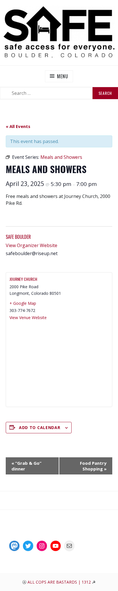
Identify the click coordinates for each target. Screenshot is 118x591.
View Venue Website (28, 317)
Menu (62, 76)
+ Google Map (22, 303)
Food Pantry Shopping (93, 466)
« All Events (18, 126)
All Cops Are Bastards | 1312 (59, 582)
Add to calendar (39, 427)
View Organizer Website (31, 245)
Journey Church (23, 279)
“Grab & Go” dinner (26, 466)
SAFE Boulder (18, 236)
